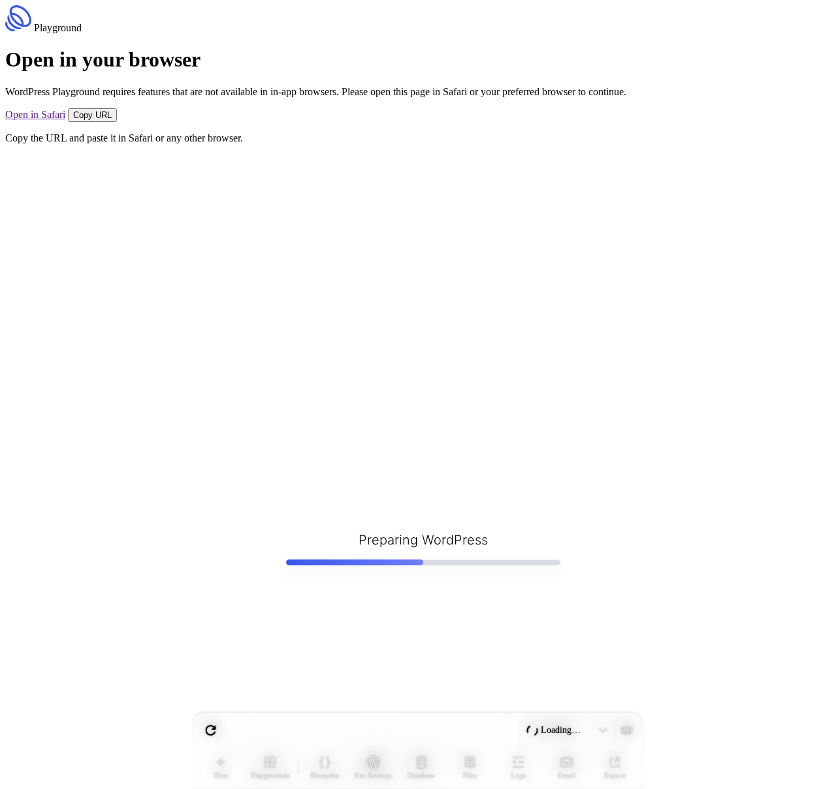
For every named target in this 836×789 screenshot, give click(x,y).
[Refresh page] (211, 730)
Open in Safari (35, 114)
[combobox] (368, 730)
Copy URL (92, 115)
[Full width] (626, 730)
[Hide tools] (603, 730)
